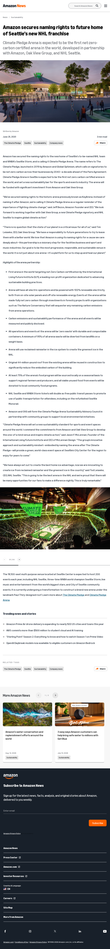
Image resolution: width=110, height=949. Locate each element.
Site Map (7, 907)
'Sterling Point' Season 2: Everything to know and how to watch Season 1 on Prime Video (54, 636)
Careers (7, 898)
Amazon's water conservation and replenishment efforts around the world (24, 735)
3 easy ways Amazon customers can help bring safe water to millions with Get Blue (78, 735)
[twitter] (55, 931)
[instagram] (30, 931)
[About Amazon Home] (10, 776)
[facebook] (5, 931)
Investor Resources (13, 876)
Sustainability (17, 17)
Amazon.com (10, 866)
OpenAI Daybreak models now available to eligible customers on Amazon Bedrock (50, 642)
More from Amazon (13, 917)
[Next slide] (19, 559)
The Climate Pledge (12, 143)
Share (103, 143)
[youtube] (105, 931)
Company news (56, 143)
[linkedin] (80, 931)
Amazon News (10, 848)
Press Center (10, 857)
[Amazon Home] (14, 5)
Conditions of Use (21, 942)
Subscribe (97, 822)
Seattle (27, 143)
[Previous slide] (4, 559)
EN (8, 888)
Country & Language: (12, 885)
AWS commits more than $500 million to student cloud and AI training (44, 630)
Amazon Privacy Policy (38, 942)
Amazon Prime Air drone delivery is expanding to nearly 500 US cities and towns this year (55, 624)
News (5, 17)
